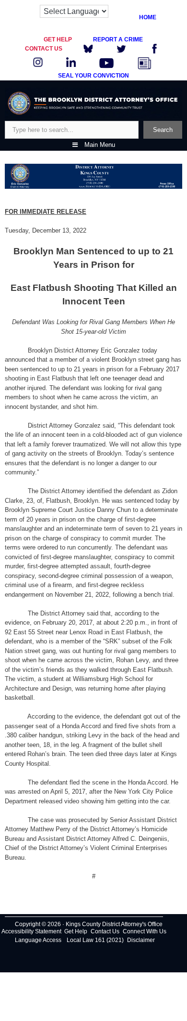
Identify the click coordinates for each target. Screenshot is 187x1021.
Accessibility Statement (31, 931)
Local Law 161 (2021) (95, 940)
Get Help (75, 931)
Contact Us (105, 931)
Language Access (38, 940)
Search (163, 129)
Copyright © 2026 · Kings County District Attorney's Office (89, 924)
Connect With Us (144, 931)
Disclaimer (141, 940)
